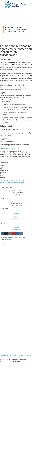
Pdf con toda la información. (12, 148)
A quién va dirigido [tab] (4, 162)
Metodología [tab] (3, 163)
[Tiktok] (21, 233)
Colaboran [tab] (2, 169)
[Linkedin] (17, 233)
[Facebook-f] (2, 233)
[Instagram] (6, 233)
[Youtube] (14, 233)
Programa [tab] (2, 165)
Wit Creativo (9, 239)
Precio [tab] (1, 167)
